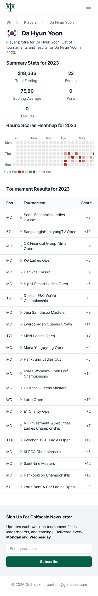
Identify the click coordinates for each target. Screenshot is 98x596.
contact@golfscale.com (67, 584)
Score (86, 202)
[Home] (8, 22)
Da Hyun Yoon (61, 22)
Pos (9, 202)
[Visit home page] (10, 7)
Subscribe (49, 561)
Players (30, 22)
